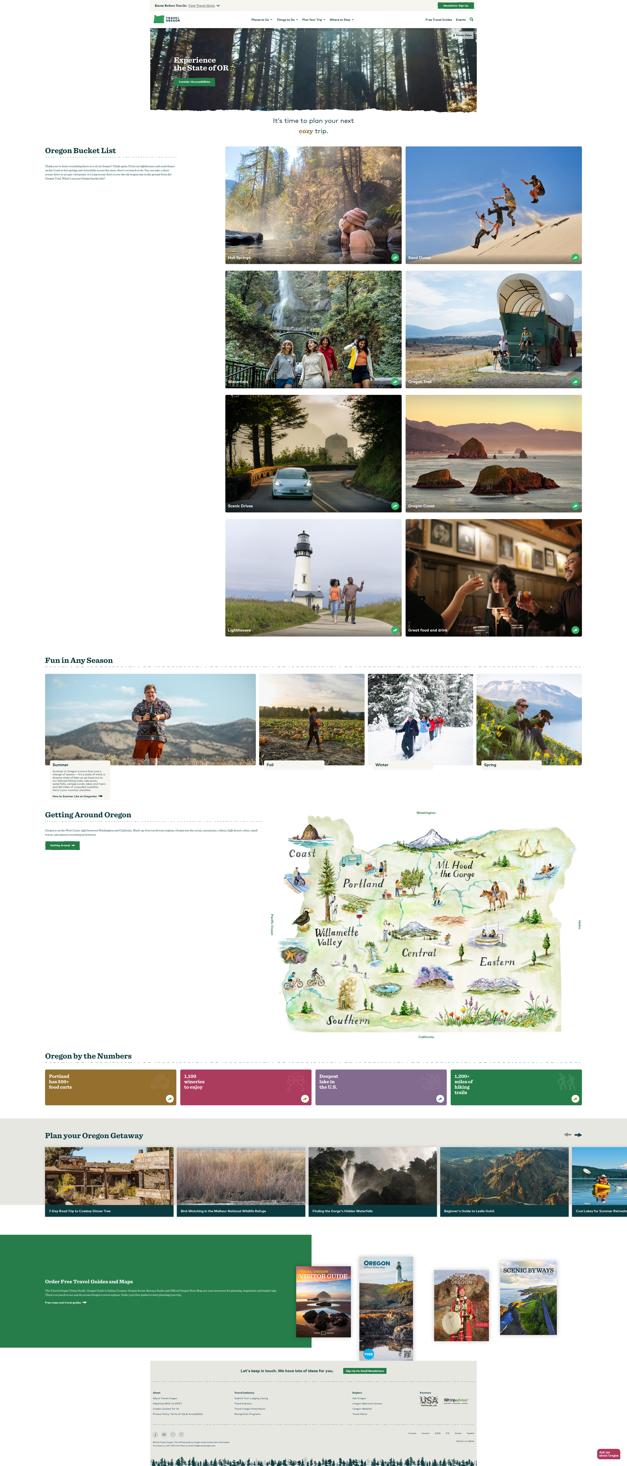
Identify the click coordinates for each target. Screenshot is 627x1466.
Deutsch (425, 1433)
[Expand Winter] (420, 719)
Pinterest (181, 1434)
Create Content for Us (166, 1408)
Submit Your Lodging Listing (251, 1398)
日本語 (438, 1433)
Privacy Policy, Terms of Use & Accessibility (178, 1413)
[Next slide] (578, 1135)
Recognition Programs (247, 1413)
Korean (458, 1433)
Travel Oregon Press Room (249, 1408)
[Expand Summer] (150, 719)
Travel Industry (243, 1403)
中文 (448, 1433)
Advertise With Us (167, 1403)
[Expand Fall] (311, 719)
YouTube (164, 1434)
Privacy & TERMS (465, 1441)
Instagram (172, 1434)
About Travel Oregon (165, 1398)
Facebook (155, 1434)
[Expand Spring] (529, 719)
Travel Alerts (359, 1413)
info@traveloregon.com (204, 1446)
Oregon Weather (362, 1408)
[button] (608, 1454)
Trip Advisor (456, 1401)
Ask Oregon (359, 1398)
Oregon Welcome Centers (367, 1403)
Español (470, 1433)
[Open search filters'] (472, 19)
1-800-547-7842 (177, 1446)
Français (412, 1433)
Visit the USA (429, 1401)
